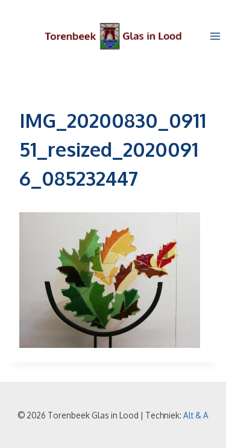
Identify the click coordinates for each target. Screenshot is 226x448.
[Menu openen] (215, 36)
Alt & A (196, 415)
